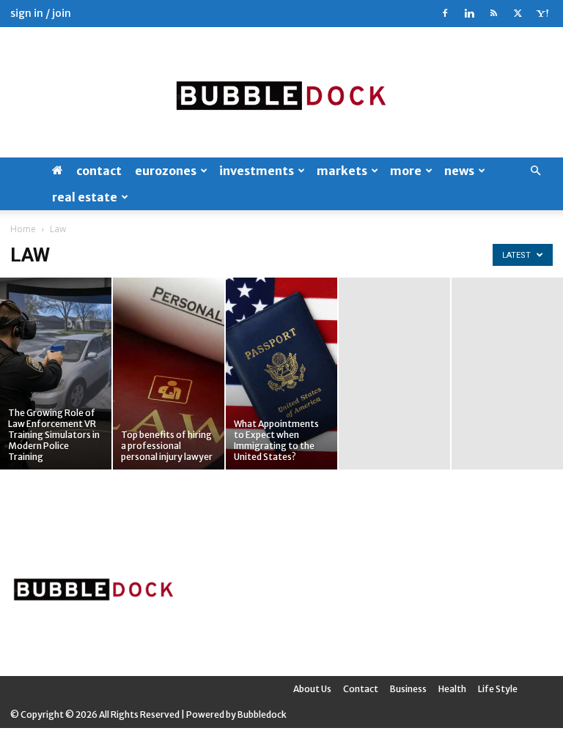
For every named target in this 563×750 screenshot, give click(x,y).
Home (23, 229)
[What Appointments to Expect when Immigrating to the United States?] (281, 373)
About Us (312, 688)
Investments (256, 170)
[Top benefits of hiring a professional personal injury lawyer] (168, 373)
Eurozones (165, 170)
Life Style (498, 688)
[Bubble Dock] (281, 92)
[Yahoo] (542, 13)
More (406, 170)
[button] (535, 171)
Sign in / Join (40, 13)
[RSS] (493, 13)
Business (408, 688)
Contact (99, 170)
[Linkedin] (469, 13)
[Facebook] (445, 13)
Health (452, 688)
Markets (342, 170)
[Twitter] (518, 13)
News (459, 170)
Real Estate (84, 197)
